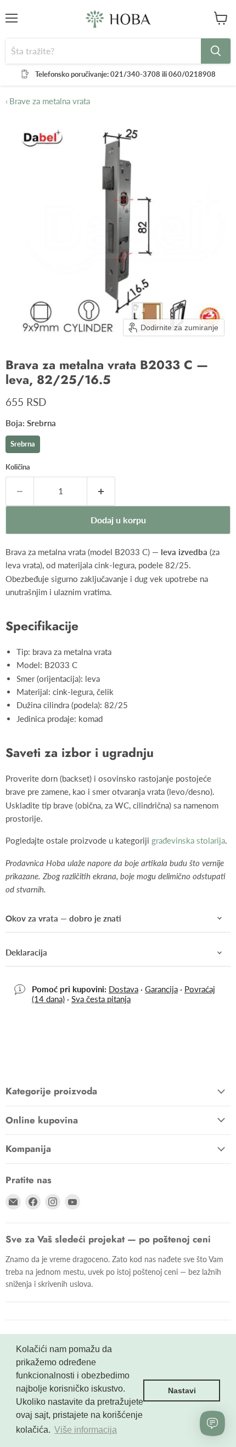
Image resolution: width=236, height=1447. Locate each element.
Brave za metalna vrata (47, 101)
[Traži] (216, 51)
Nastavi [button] (182, 1390)
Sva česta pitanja (101, 999)
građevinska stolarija (188, 840)
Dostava (123, 989)
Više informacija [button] (85, 1429)
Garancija (161, 989)
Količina (17, 467)
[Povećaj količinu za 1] (101, 491)
